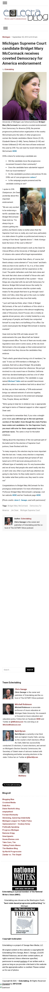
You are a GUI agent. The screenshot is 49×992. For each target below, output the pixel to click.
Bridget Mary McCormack (18, 506)
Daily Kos (6, 806)
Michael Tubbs (14, 381)
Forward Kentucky (10, 815)
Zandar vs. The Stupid (11, 855)
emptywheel (7, 812)
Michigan (6, 37)
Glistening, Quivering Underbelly (16, 818)
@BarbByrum (32, 757)
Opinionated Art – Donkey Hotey (16, 824)
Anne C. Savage (20, 500)
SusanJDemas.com (10, 839)
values (33, 177)
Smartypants (7, 836)
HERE (14, 151)
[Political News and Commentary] (25, 15)
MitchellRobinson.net (12, 725)
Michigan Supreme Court (30, 510)
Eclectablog (9, 69)
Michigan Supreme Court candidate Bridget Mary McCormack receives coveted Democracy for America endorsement (24, 53)
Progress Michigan (10, 830)
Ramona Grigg (8, 833)
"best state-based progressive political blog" (23, 903)
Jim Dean (14, 510)
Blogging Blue (8, 799)
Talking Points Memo (11, 845)
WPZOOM (17, 984)
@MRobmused (17, 722)
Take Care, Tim (9, 842)
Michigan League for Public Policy (17, 821)
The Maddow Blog (10, 848)
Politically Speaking (10, 827)
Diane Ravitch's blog (11, 809)
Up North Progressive (11, 852)
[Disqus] (24, 566)
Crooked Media (9, 802)
